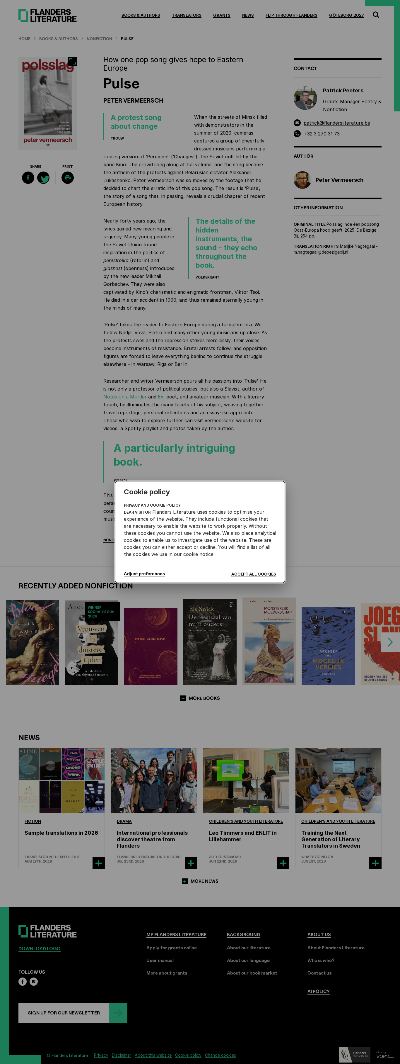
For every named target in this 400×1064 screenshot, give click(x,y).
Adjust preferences (144, 573)
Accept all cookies (253, 573)
